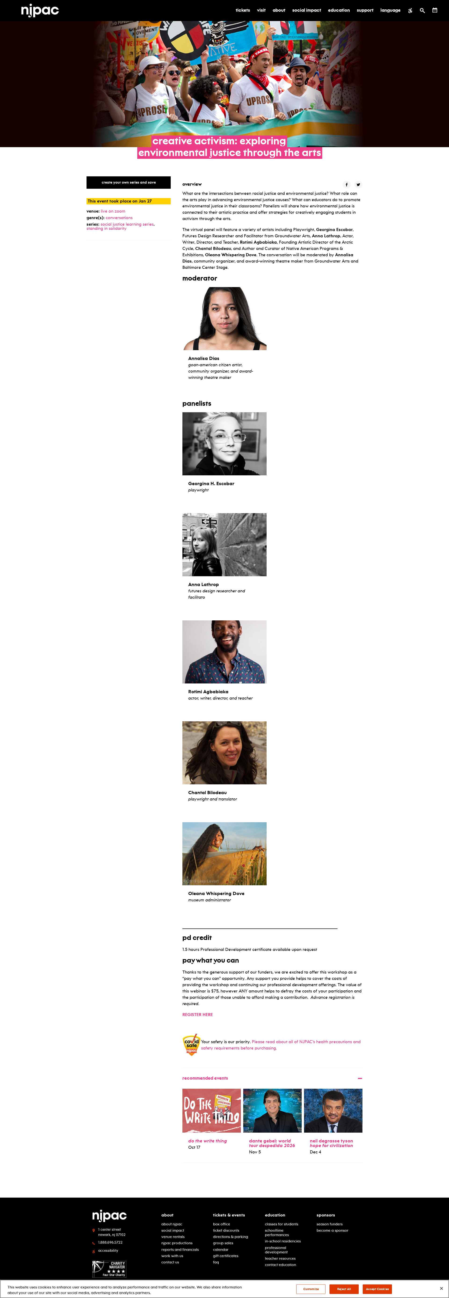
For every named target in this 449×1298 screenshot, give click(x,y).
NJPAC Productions (176, 1243)
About (167, 1215)
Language (390, 10)
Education (275, 1215)
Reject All (344, 1289)
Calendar (220, 1249)
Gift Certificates (225, 1256)
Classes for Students (281, 1224)
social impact (172, 1230)
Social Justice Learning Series (127, 224)
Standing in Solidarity (107, 228)
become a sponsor (332, 1230)
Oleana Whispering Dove (216, 893)
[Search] (422, 10)
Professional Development (276, 1249)
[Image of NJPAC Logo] (42, 11)
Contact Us (170, 1262)
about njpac (171, 1224)
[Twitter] (358, 185)
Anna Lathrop (203, 584)
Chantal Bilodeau (207, 792)
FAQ (216, 1262)
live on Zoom (113, 211)
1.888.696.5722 (110, 1242)
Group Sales (223, 1243)
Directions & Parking (230, 1236)
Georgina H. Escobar (211, 483)
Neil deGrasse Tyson (331, 1143)
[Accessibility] (410, 10)
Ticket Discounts (226, 1230)
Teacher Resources (280, 1258)
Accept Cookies (377, 1289)
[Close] (441, 1288)
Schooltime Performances (277, 1232)
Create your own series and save (129, 182)
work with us (172, 1256)
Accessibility (108, 1250)
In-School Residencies (283, 1241)
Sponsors (326, 1215)
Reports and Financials (180, 1249)
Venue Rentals (173, 1236)
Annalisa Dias (203, 358)
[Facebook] (347, 185)
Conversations (119, 217)
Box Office (221, 1224)
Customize (311, 1289)
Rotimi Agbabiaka (208, 691)
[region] (224, 1289)
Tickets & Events (229, 1215)
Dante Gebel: (272, 1143)
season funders (330, 1224)
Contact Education (280, 1264)
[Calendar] (435, 10)
